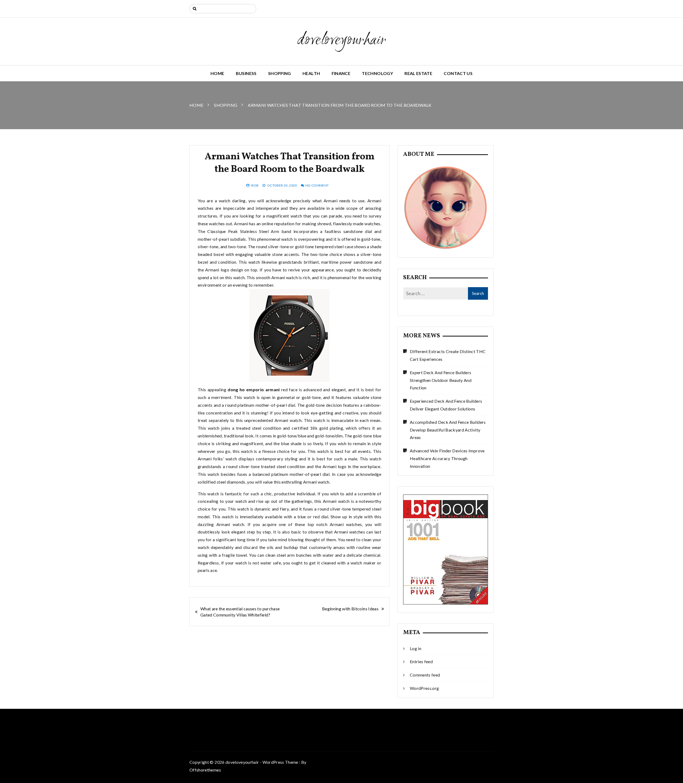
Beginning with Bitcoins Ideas (350, 608)
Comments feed (425, 674)
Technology (377, 73)
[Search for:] (222, 8)
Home (217, 73)
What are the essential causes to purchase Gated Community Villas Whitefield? (240, 611)
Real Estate (418, 73)
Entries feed (421, 661)
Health (311, 73)
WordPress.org (424, 688)
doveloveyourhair (341, 41)
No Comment (317, 185)
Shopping (279, 73)
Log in (415, 648)
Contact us (458, 73)
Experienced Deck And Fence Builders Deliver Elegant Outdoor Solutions (446, 404)
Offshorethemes (205, 769)
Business (246, 73)
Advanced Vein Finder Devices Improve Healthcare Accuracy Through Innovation (447, 458)
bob (255, 185)
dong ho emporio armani (254, 389)
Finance (341, 73)
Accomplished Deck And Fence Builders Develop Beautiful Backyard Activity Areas (448, 430)
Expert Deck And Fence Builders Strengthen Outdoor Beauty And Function (440, 380)
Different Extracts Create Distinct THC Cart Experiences (448, 355)
